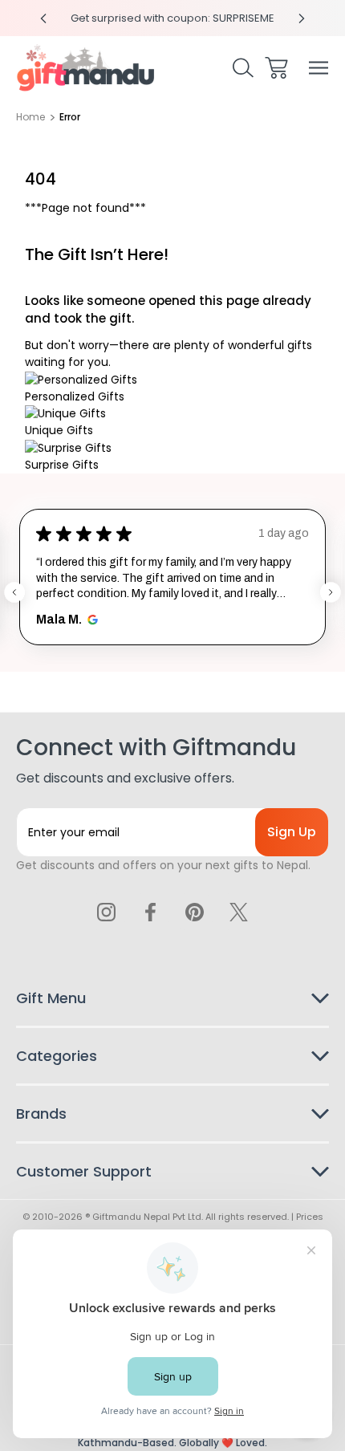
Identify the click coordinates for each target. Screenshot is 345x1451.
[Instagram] (106, 911)
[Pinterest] (194, 911)
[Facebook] (150, 911)
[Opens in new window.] (90, 619)
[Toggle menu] (319, 68)
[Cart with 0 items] (276, 68)
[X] (238, 911)
